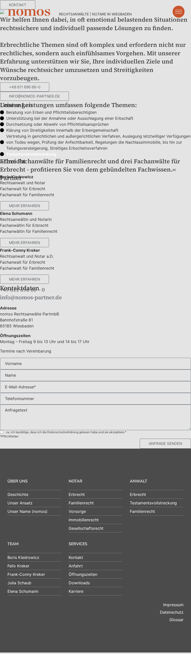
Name (10, 375)
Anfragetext (16, 410)
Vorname (13, 363)
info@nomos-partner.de (31, 297)
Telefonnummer (19, 399)
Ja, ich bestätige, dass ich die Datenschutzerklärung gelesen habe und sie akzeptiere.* (66, 432)
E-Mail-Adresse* (20, 387)
